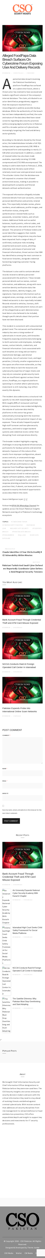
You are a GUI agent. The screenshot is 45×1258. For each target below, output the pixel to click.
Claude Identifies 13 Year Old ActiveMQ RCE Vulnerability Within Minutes (22, 554)
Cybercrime (30, 73)
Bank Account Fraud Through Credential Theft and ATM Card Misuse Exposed (19, 876)
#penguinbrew (8, 535)
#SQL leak (22, 535)
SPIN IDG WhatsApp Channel (24, 505)
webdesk (7, 73)
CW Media (29, 1253)
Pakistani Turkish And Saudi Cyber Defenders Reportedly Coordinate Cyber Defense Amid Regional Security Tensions (22, 568)
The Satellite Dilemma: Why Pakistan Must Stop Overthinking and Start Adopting (26, 1001)
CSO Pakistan (26, 1241)
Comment (6, 735)
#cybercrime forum (19, 522)
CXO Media (8, 1253)
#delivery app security (19, 528)
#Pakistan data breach (21, 532)
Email (4, 781)
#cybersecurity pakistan (12, 525)
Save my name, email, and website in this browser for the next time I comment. (22, 811)
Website (5, 793)
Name (4, 768)
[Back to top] (42, 1255)
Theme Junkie (33, 1247)
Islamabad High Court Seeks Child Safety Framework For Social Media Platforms (27, 930)
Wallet (19, 1253)
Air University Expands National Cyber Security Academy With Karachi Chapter (26, 893)
